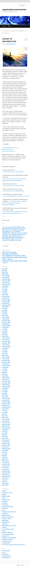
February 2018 (6, 440)
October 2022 (5, 345)
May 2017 (4, 455)
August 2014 (5, 467)
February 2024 (6, 317)
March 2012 (5, 485)
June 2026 (4, 268)
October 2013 (5, 474)
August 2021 (5, 367)
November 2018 (6, 424)
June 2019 (4, 412)
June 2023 (4, 331)
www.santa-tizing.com (7, 149)
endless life (13, 233)
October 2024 (5, 303)
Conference (5, 505)
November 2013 (6, 473)
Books (4, 498)
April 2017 (4, 457)
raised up (13, 239)
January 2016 (5, 466)
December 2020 (6, 381)
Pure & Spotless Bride (14, 230)
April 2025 (4, 293)
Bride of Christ (6, 499)
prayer (4, 531)
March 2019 (5, 417)
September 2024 (6, 305)
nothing (4, 527)
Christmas (5, 503)
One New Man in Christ (8, 529)
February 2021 (6, 377)
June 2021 (4, 371)
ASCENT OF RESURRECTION (9, 40)
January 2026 (5, 277)
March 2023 (5, 336)
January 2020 (5, 400)
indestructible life (13, 236)
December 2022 (6, 341)
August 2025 (5, 286)
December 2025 (6, 279)
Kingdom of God (20, 227)
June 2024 (4, 310)
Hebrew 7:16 (20, 233)
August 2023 (5, 327)
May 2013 (4, 481)
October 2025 (5, 282)
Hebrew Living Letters (8, 517)
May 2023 (4, 332)
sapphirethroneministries (14, 9)
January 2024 (5, 319)
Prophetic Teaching (7, 532)
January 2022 (5, 358)
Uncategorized (6, 543)
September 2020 (6, 386)
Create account (6, 550)
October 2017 (5, 447)
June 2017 (4, 454)
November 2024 (6, 301)
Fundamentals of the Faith (9, 512)
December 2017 (6, 443)
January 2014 (5, 469)
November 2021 (6, 362)
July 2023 (4, 329)
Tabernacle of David (7, 539)
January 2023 (5, 339)
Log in (4, 552)
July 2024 (4, 308)
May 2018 (4, 435)
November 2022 (6, 343)
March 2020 (5, 397)
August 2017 (5, 450)
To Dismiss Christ (6, 541)
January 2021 (5, 379)
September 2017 (6, 448)
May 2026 (4, 270)
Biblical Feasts (6, 496)
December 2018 (6, 422)
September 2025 (6, 284)
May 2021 (4, 372)
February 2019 (6, 419)
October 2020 (5, 384)
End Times (5, 508)
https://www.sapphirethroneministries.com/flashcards (16, 196)
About (9, 26)
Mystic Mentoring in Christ (14, 228)
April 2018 (4, 436)
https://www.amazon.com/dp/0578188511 (14, 172)
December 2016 (6, 464)
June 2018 (4, 433)
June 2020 (4, 391)
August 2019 (5, 409)
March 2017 (5, 459)
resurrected (19, 239)
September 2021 (6, 365)
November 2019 (6, 403)
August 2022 (5, 348)
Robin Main (11, 240)
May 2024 (4, 312)
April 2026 (4, 272)
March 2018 (5, 438)
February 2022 (6, 357)
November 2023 (6, 322)
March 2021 (5, 376)
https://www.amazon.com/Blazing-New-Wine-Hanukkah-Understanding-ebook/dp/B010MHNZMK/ (14, 202)
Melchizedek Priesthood (14, 237)
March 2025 (5, 294)
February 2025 (6, 296)
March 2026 (5, 274)
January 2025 (5, 298)
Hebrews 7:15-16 (7, 234)
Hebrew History (6, 515)
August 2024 (5, 307)
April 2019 (4, 416)
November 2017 (6, 445)
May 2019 (4, 414)
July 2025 (4, 287)
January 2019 (5, 421)
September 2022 (6, 346)
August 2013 (5, 478)
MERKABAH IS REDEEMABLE (10, 254)
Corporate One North (7, 506)
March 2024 (5, 315)
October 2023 (5, 324)
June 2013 (4, 480)
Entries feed (5, 554)
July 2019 (4, 410)
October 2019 (5, 405)
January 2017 (5, 462)
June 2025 (4, 289)
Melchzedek (5, 228)
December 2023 (6, 320)
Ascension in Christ (11, 227)
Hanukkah (4, 513)
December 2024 (6, 300)
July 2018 (4, 431)
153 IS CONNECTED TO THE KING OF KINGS (13, 255)
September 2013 (6, 476)
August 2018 (5, 429)
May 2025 (4, 291)
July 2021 (4, 369)
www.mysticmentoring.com (8, 151)
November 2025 (6, 281)
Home (4, 26)
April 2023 (4, 334)
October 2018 (5, 426)
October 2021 (5, 364)
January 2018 (5, 441)
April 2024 (4, 313)
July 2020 (4, 390)
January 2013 (5, 483)
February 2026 (6, 275)
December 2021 (6, 360)
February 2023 (6, 338)
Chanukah (4, 501)
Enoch (4, 510)
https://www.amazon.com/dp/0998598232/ (14, 191)
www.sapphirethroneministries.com (10, 147)
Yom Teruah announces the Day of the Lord (13, 544)
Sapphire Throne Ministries (9, 537)
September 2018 (6, 428)
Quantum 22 (5, 536)
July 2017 (4, 452)
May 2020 (4, 393)
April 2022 (4, 353)
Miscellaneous (6, 522)
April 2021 (4, 374)
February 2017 (6, 460)
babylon (4, 494)
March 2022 (5, 355)
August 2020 (5, 388)
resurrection (5, 240)
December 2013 (6, 471)
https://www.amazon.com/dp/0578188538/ (14, 185)
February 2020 (6, 398)
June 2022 (4, 351)
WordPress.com (6, 557)
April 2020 (4, 395)
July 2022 (4, 350)
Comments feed (6, 556)
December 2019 (6, 402)
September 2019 (6, 407)
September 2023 (6, 326)
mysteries (4, 524)
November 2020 (6, 383)
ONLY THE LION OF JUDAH (9, 252)
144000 (4, 491)
